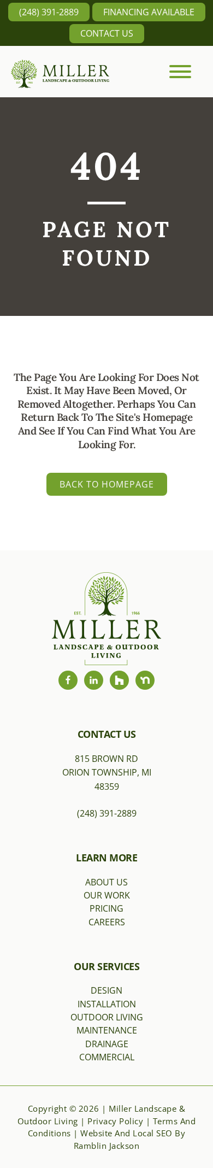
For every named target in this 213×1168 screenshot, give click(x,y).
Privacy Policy (115, 1121)
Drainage (106, 1044)
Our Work (107, 895)
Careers (106, 922)
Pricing (106, 908)
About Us (106, 882)
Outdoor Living (106, 1017)
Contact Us (106, 33)
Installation (107, 1004)
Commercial (106, 1057)
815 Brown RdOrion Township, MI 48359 (106, 773)
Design (106, 990)
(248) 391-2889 (49, 12)
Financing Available (148, 12)
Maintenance (106, 1030)
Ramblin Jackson (107, 1145)
